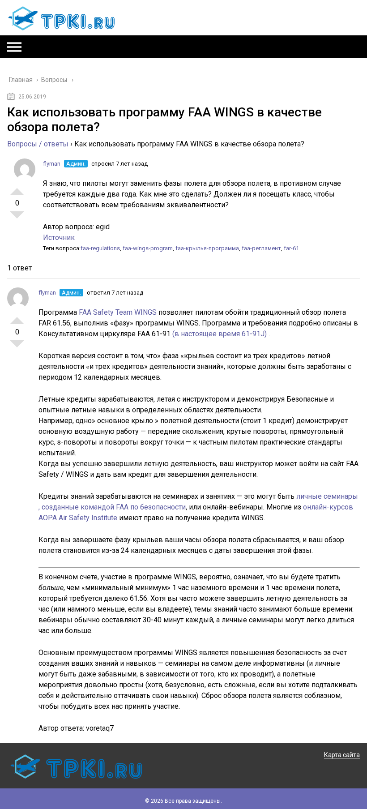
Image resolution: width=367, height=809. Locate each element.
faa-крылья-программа (207, 248)
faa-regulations (100, 248)
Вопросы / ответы (37, 144)
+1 (17, 188)
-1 (17, 218)
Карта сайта (342, 754)
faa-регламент (261, 248)
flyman (51, 163)
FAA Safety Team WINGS (118, 312)
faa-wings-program (148, 248)
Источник (59, 237)
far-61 (291, 248)
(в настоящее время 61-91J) (220, 334)
